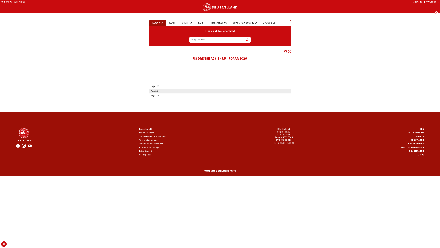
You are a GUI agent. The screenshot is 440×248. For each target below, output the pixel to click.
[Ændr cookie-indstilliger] (4, 244)
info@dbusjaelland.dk (284, 143)
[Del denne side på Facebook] (285, 52)
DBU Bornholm (416, 133)
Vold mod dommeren (148, 140)
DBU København (415, 144)
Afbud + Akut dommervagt (151, 144)
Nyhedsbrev (19, 2)
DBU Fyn (419, 137)
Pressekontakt (145, 129)
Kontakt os (6, 2)
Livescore (267, 23)
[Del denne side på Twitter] (289, 52)
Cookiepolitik (145, 155)
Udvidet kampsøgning (243, 23)
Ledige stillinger (146, 133)
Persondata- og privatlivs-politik (220, 171)
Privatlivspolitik (146, 151)
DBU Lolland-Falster (412, 148)
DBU (422, 129)
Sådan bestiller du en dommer (152, 137)
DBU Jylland (417, 140)
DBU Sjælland (416, 151)
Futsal (420, 155)
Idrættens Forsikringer (149, 148)
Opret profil (432, 2)
